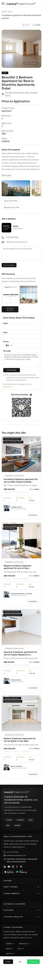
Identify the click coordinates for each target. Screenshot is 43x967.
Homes (9, 820)
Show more (6, 175)
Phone (6, 341)
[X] (17, 867)
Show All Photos (10, 201)
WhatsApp (33, 962)
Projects (20, 820)
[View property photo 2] (16, 188)
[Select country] (7, 345)
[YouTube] (9, 867)
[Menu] (3, 3)
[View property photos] (21, 49)
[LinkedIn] (5, 867)
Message (7, 351)
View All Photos (31, 63)
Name (5, 323)
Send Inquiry (11, 370)
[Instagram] (13, 867)
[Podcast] (21, 867)
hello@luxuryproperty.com (16, 855)
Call (20, 961)
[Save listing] (38, 439)
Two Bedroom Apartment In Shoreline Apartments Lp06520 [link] (21, 16)
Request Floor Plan (11, 208)
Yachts (17, 825)
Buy (9, 11)
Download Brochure (10, 309)
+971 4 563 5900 (12, 852)
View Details (33, 515)
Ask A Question (9, 265)
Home (4, 11)
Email (5, 332)
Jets (8, 825)
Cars (30, 820)
